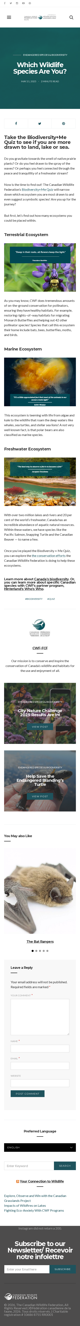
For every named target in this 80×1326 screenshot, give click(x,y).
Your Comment (21, 995)
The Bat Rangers (40, 942)
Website (16, 1075)
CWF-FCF (40, 648)
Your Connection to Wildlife (42, 1181)
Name (14, 1041)
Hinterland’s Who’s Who (23, 589)
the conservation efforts (49, 555)
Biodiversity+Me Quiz (37, 189)
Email (14, 1058)
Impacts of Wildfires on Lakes (25, 1205)
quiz (52, 598)
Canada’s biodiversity (51, 579)
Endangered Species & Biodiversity (45, 54)
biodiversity (34, 598)
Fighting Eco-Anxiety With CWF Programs (34, 1210)
